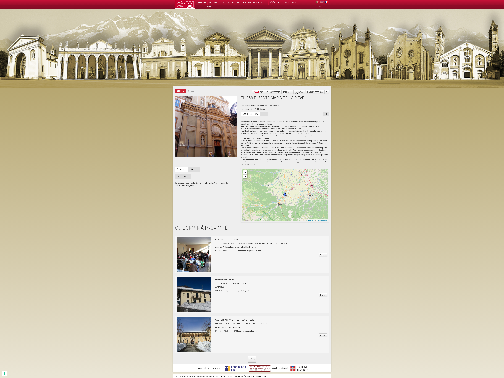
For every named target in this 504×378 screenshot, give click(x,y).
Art (210, 2)
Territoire (201, 2)
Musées (231, 2)
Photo (181, 91)
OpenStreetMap (321, 220)
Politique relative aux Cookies (256, 376)
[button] (285, 195)
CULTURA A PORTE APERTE (269, 92)
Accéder (322, 7)
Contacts (285, 2)
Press (294, 2)
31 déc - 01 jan (183, 177)
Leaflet (310, 220)
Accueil (264, 2)
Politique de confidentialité (235, 376)
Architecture (219, 2)
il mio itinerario (314, 92)
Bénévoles (274, 2)
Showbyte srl (220, 376)
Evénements (253, 2)
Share (288, 92)
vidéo (191, 91)
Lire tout (323, 255)
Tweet (300, 92)
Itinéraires (241, 2)
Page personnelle (205, 7)
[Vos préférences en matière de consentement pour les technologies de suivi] (4, 373)
